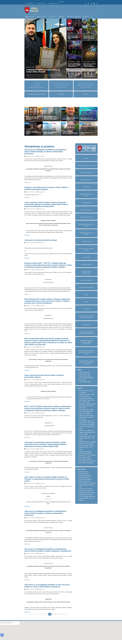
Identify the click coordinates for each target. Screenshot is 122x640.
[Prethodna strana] (33, 614)
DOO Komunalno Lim (84, 481)
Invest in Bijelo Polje (84, 477)
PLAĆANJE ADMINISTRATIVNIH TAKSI (36, 94)
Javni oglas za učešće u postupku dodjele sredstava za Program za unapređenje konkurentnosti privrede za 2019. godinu (46, 479)
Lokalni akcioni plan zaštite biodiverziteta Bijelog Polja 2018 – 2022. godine (86, 411)
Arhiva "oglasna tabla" (85, 376)
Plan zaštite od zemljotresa (86, 463)
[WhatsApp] (97, 3)
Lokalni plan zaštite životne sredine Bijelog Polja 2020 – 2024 (86, 417)
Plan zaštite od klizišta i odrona (87, 461)
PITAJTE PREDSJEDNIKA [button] (86, 172)
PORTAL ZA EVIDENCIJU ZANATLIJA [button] (86, 165)
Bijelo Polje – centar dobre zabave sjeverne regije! (74, 20)
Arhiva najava (82, 380)
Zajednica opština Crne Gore (86, 498)
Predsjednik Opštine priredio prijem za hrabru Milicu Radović (37, 19)
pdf (40, 194)
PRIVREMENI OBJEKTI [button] (86, 264)
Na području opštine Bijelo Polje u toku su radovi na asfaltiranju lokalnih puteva (89, 21)
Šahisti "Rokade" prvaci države (86, 122)
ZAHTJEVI (85, 94)
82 (58, 614)
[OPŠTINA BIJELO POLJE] (31, 10)
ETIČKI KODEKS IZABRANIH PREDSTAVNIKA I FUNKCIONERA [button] (86, 332)
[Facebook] (85, 3)
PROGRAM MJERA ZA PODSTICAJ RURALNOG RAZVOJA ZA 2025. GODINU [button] (86, 352)
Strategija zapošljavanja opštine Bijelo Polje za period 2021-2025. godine (87, 406)
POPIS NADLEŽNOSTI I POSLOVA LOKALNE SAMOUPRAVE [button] (86, 316)
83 (61, 614)
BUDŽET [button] (86, 158)
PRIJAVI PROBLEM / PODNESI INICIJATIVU (61, 83)
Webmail (81, 500)
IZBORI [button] (86, 294)
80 (52, 614)
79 (49, 614)
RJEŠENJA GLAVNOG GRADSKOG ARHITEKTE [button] (86, 225)
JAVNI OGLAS (48, 499)
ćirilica (59, 1)
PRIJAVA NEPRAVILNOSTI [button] (86, 210)
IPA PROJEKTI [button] (86, 309)
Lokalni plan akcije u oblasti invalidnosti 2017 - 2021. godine (86, 447)
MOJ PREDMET (60, 94)
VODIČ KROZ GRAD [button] (86, 241)
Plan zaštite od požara (85, 457)
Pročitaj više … (27, 182)
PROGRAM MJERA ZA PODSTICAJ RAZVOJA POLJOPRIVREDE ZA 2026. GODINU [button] (86, 362)
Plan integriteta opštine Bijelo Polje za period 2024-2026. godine (87, 426)
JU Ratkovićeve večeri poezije (87, 492)
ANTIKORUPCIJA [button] (86, 324)
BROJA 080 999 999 (85, 87)
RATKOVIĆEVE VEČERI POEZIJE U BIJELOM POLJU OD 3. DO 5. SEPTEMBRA (51, 109)
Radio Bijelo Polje (83, 473)
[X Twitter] (91, 3)
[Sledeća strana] (64, 614)
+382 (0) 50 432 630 (41, 3)
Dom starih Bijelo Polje (85, 475)
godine (80, 440)
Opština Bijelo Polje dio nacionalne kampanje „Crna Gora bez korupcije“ (74, 71)
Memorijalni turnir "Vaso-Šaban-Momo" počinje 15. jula (88, 108)
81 (55, 614)
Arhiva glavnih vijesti (84, 372)
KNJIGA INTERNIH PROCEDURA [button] (86, 287)
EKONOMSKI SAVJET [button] (86, 203)
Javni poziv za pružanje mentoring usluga (40, 240)
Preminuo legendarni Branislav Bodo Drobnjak (69, 108)
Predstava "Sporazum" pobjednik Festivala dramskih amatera (31, 123)
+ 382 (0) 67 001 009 (61, 87)
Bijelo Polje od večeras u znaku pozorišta (52, 122)
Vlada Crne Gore (83, 472)
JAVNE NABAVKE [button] (86, 257)
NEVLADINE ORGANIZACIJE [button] (86, 217)
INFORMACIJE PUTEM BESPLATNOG (86, 85)
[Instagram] (88, 3)
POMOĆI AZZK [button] (86, 187)
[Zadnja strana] (66, 614)
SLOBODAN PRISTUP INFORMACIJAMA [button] (86, 272)
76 (41, 614)
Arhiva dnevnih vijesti (84, 374)
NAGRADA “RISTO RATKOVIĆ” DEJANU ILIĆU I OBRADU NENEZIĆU (33, 108)
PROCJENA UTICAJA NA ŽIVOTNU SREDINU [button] (86, 249)
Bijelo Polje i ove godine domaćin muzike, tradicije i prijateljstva (89, 42)
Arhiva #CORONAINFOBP (86, 378)
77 (44, 614)
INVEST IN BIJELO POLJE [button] (86, 180)
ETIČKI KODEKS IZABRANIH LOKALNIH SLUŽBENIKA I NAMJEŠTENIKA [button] (86, 342)
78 (47, 614)
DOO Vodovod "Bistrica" (85, 479)
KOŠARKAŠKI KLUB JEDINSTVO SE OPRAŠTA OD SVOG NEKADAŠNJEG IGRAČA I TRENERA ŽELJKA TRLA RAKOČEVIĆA (69, 125)
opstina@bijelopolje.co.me (53, 3)
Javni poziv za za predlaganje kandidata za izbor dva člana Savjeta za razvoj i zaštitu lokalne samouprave (47, 586)
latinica (62, 1)
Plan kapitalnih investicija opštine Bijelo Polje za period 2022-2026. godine (86, 400)
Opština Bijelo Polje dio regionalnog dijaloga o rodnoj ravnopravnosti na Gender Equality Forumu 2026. (89, 72)
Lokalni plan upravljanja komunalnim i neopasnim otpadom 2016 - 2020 (85, 453)
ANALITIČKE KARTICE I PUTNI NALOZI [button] (86, 194)
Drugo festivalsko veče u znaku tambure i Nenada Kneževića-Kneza (73, 43)
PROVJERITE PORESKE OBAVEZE (85, 83)
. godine (84, 419)
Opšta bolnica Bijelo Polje (86, 494)
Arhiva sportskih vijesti (85, 382)
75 (38, 614)
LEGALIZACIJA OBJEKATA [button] (86, 280)
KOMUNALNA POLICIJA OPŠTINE (61, 85)
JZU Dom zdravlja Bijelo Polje (87, 496)
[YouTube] (94, 3)
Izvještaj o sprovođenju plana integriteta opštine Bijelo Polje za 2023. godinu (87, 432)
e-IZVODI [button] (86, 302)
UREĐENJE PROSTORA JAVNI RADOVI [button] (86, 233)
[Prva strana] (30, 614)
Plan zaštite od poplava (85, 459)
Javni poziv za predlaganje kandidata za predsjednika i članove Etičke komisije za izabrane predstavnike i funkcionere (45, 152)
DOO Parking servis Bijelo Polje (87, 483)
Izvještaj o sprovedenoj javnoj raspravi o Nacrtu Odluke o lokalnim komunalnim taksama (46, 188)
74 (35, 614)
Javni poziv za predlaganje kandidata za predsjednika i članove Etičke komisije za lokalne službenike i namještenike (47, 550)
